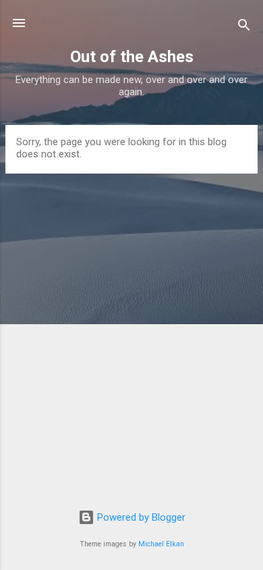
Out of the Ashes (132, 56)
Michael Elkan (161, 544)
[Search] (244, 27)
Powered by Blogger (139, 517)
